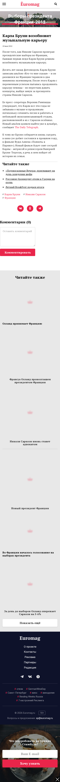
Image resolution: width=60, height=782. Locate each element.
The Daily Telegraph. (27, 127)
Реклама (30, 657)
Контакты (30, 651)
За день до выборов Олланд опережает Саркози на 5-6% (30, 612)
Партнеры (30, 662)
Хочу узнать (30, 763)
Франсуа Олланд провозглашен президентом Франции (30, 381)
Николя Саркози (34, 194)
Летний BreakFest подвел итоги (25, 187)
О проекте (30, 646)
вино (33, 692)
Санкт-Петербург (16, 692)
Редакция (30, 667)
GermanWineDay (36, 689)
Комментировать (18, 252)
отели (18, 689)
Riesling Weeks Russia (30, 696)
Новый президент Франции (30, 508)
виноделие (47, 692)
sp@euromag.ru (44, 718)
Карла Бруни (11, 194)
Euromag (30, 4)
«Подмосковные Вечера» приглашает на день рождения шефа (30, 172)
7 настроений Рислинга (30, 700)
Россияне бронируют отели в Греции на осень (30, 180)
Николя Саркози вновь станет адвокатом (30, 443)
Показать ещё (30, 623)
